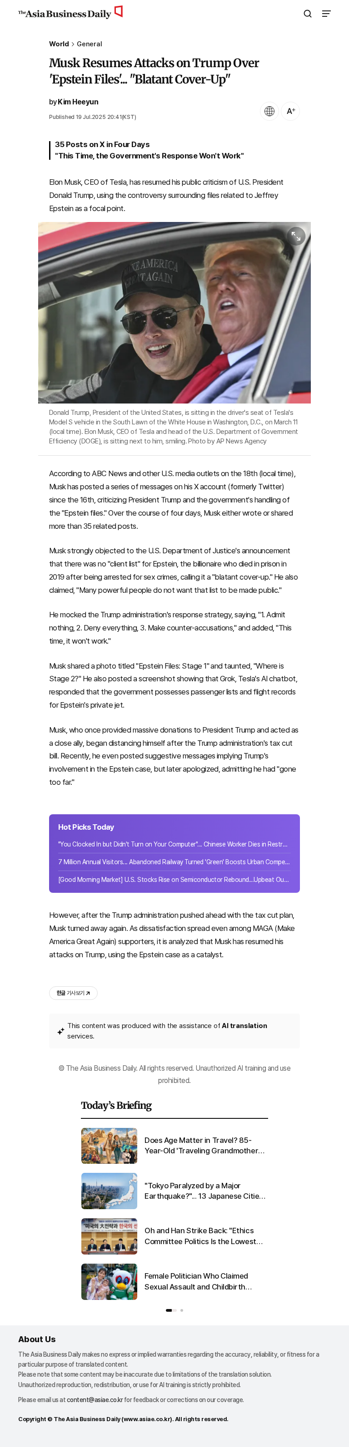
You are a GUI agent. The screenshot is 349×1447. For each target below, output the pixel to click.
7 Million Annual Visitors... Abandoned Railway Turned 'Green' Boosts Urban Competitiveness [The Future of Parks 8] (174, 862)
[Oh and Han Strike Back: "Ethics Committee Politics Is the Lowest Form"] (109, 1252)
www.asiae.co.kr (147, 1419)
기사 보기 (70, 993)
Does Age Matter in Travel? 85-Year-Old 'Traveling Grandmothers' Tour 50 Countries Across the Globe (204, 1146)
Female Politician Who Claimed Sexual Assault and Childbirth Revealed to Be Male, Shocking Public (197, 1282)
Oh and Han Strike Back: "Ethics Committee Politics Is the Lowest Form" (200, 1236)
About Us (36, 1339)
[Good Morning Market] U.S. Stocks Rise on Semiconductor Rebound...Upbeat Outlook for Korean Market (174, 879)
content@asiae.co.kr (95, 1399)
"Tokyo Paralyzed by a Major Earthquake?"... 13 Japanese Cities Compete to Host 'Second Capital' (204, 1191)
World (59, 44)
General (89, 44)
